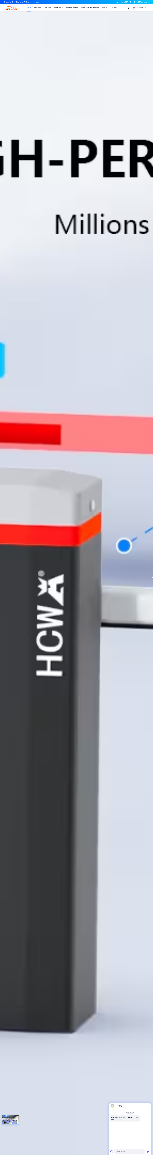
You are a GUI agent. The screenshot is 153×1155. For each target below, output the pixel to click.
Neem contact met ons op (90, 8)
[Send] (147, 1151)
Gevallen (114, 8)
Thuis (29, 8)
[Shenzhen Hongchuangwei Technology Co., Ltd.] (12, 8)
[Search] (128, 8)
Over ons (48, 8)
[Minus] (148, 1106)
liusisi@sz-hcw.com (142, 2)
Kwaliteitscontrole (72, 8)
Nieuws (104, 8)
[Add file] (111, 1151)
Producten (37, 8)
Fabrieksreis (58, 8)
